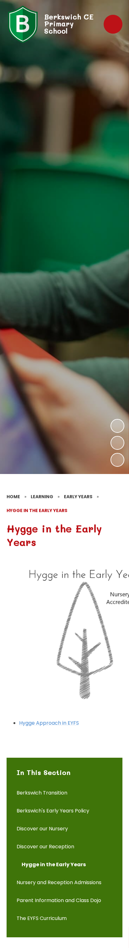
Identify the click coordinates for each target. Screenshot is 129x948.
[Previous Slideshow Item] (117, 443)
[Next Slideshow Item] (117, 426)
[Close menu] (113, 24)
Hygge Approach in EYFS (49, 723)
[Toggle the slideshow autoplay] (117, 460)
